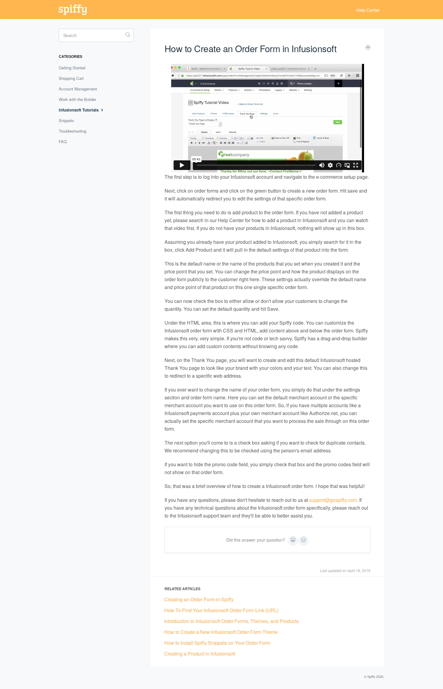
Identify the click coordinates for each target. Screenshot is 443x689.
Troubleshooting (72, 131)
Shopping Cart (71, 78)
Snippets (66, 120)
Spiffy (371, 676)
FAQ (63, 141)
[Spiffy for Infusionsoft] (76, 9)
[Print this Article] (368, 48)
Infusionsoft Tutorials (79, 110)
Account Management (78, 89)
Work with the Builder (77, 99)
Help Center (368, 10)
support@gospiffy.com (333, 499)
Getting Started (72, 68)
